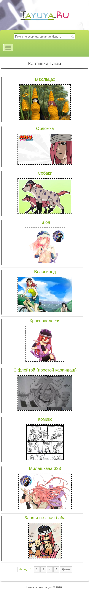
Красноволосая (45, 320)
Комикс (45, 419)
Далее (66, 569)
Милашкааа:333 (45, 468)
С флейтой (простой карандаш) (45, 370)
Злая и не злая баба (44, 517)
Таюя (45, 222)
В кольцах (45, 79)
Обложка (45, 128)
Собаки (45, 173)
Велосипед (45, 271)
